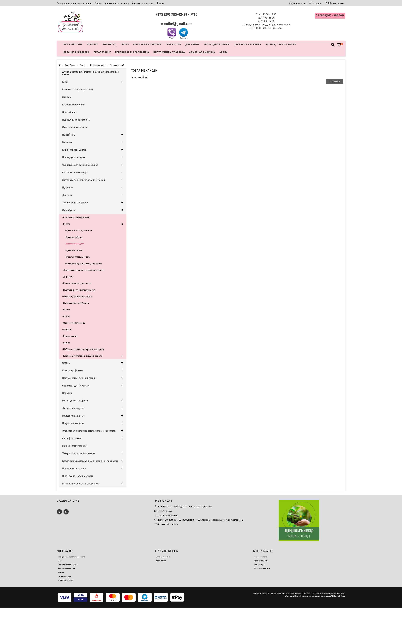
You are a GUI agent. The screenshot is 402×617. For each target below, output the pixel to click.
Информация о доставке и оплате (74, 3)
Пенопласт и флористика (132, 52)
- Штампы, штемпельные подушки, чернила (82, 356)
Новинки (92, 44)
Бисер (65, 81)
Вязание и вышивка (76, 52)
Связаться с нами (163, 557)
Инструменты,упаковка (169, 52)
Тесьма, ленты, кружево (75, 202)
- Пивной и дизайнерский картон (77, 296)
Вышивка (67, 142)
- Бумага (66, 224)
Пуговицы (67, 187)
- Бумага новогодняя (74, 243)
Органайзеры (69, 112)
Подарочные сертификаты (76, 119)
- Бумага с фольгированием (77, 257)
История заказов (260, 561)
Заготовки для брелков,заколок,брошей (83, 179)
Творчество (173, 44)
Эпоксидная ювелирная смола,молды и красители (89, 430)
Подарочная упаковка (74, 468)
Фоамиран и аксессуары (75, 172)
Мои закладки (259, 565)
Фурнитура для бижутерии (76, 385)
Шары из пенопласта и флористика (81, 483)
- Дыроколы (67, 276)
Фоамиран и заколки (147, 44)
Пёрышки (67, 393)
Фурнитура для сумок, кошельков (80, 164)
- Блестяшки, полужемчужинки (76, 217)
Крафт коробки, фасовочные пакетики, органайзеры (90, 460)
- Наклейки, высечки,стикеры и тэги (79, 290)
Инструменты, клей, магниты (77, 475)
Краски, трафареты (72, 370)
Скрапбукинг (102, 52)
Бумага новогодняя (98, 65)
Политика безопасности (116, 3)
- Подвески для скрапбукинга (75, 303)
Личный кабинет (260, 557)
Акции (223, 52)
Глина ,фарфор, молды (74, 149)
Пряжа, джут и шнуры (73, 157)
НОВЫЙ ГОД (68, 134)
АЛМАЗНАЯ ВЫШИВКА (202, 52)
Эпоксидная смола (216, 44)
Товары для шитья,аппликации (78, 453)
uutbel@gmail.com (178, 24)
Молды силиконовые (73, 415)
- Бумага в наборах (73, 237)
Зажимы (66, 97)
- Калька (66, 342)
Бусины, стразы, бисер (281, 44)
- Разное (66, 309)
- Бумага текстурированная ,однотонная (83, 263)
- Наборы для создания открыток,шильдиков (83, 349)
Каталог (160, 3)
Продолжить (335, 81)
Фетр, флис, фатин (71, 438)
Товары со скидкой (65, 580)
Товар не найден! (117, 65)
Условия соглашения (143, 3)
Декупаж (67, 195)
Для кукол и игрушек (247, 44)
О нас (98, 3)
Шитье (125, 44)
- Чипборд (66, 329)
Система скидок (64, 576)
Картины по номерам (73, 104)
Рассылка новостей (262, 569)
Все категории (73, 44)
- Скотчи (66, 316)
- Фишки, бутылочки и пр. (73, 323)
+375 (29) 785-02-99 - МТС (177, 14)
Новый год (110, 44)
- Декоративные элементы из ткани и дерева (83, 270)
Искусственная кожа (73, 423)
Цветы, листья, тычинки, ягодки (79, 377)
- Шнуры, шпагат (69, 336)
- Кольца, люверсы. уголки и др (76, 283)
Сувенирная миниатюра (74, 127)
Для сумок (192, 44)
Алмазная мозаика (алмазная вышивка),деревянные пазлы (90, 73)
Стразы (66, 362)
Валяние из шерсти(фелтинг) (77, 89)
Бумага (83, 65)
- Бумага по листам (73, 250)
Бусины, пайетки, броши (75, 400)
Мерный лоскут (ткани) (74, 445)
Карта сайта (161, 561)
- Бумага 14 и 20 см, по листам (79, 230)
